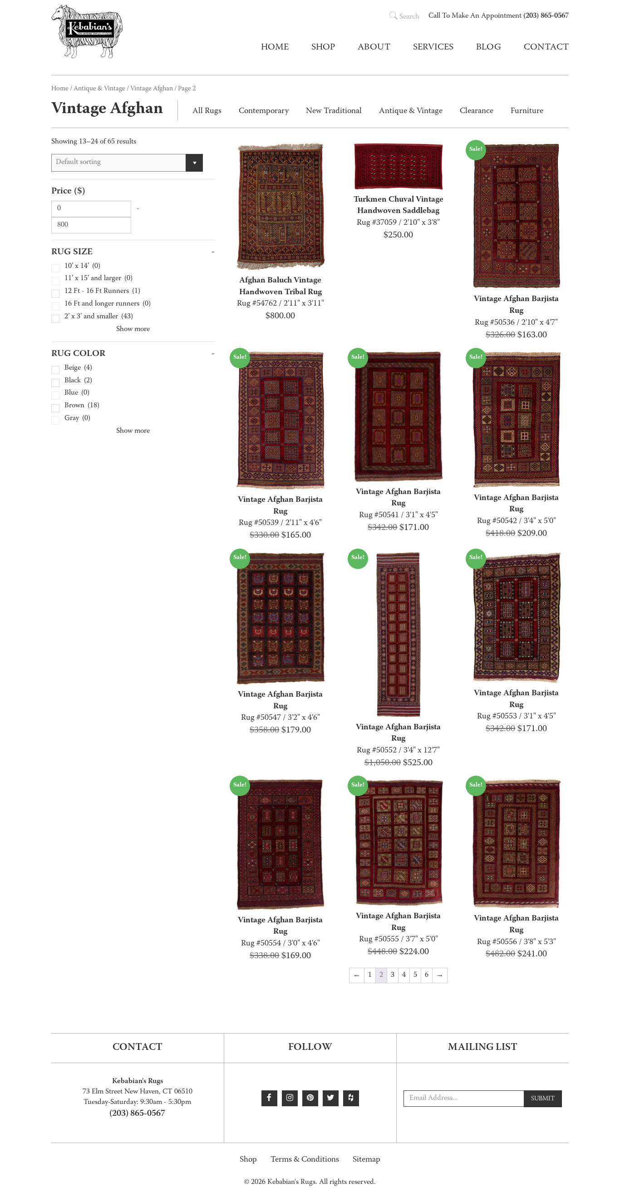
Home (275, 47)
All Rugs (206, 111)
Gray (77, 419)
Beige (78, 368)
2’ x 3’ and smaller (98, 317)
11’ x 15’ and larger (98, 279)
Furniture (527, 111)
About (374, 47)
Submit (543, 1099)
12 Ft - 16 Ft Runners (102, 292)
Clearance (476, 111)
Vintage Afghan (151, 89)
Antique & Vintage (99, 89)
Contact (546, 47)
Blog (488, 47)
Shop (248, 1160)
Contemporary (264, 111)
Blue (76, 393)
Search (409, 17)
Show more (133, 329)
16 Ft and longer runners (107, 304)
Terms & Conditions (305, 1160)
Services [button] (433, 47)
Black (78, 381)
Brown (81, 406)
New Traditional (334, 111)
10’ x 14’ (82, 267)
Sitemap (366, 1160)
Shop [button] (323, 47)
